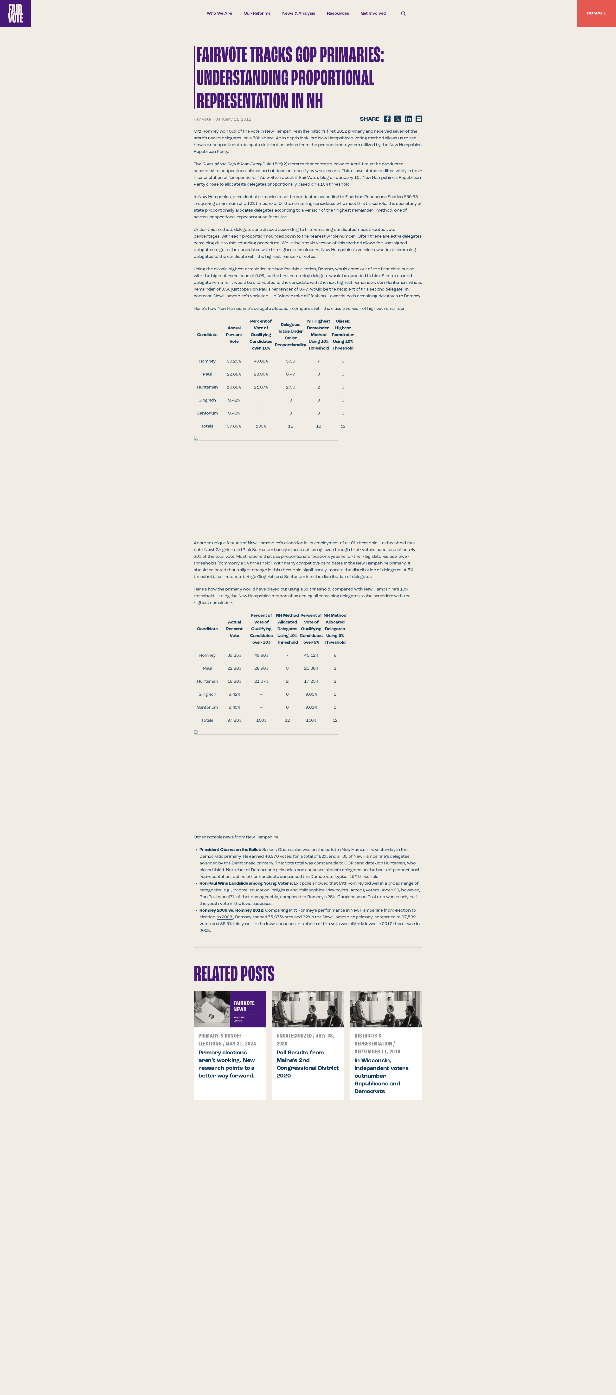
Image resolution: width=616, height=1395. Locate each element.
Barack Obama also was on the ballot (299, 850)
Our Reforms (257, 13)
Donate (596, 13)
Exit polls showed (311, 883)
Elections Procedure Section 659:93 (381, 197)
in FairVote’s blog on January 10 (327, 177)
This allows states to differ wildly (374, 171)
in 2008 (225, 917)
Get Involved (373, 13)
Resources (338, 13)
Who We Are (219, 13)
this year (242, 924)
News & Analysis (298, 13)
